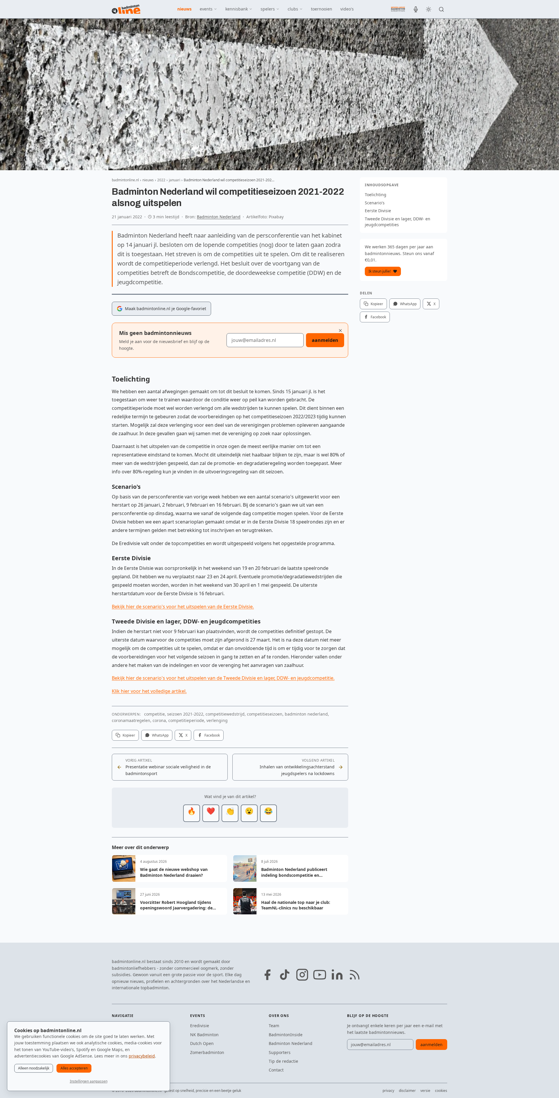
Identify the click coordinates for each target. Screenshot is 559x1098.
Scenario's (375, 202)
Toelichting (375, 194)
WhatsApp (160, 735)
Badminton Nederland (218, 216)
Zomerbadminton (207, 1052)
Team (274, 1025)
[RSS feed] (354, 974)
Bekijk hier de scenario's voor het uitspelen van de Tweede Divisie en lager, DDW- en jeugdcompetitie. (223, 678)
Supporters (280, 1052)
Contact (276, 1070)
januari (174, 180)
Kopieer (129, 735)
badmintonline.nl (125, 180)
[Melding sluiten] (340, 330)
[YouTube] (319, 974)
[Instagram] (302, 974)
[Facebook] (267, 974)
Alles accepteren (74, 1068)
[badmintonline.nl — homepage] (126, 9)
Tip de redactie (283, 1061)
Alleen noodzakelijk (33, 1068)
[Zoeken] (441, 9)
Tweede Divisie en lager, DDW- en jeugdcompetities (397, 221)
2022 (161, 180)
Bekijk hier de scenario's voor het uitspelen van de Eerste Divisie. (183, 606)
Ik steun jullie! (380, 271)
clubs (293, 9)
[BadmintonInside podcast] (416, 9)
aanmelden (325, 340)
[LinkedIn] (337, 974)
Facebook (212, 735)
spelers (268, 9)
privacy (388, 1090)
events (206, 9)
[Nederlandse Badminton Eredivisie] (398, 9)
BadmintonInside (286, 1034)
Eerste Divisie (378, 210)
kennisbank (236, 9)
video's (347, 9)
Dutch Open (202, 1043)
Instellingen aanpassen (88, 1081)
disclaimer (407, 1090)
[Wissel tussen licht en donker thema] (428, 9)
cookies (441, 1090)
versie (425, 1090)
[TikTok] (284, 974)
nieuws (184, 9)
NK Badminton (204, 1034)
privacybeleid (142, 1056)
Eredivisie (199, 1025)
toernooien (321, 9)
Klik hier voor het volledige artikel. (149, 691)
